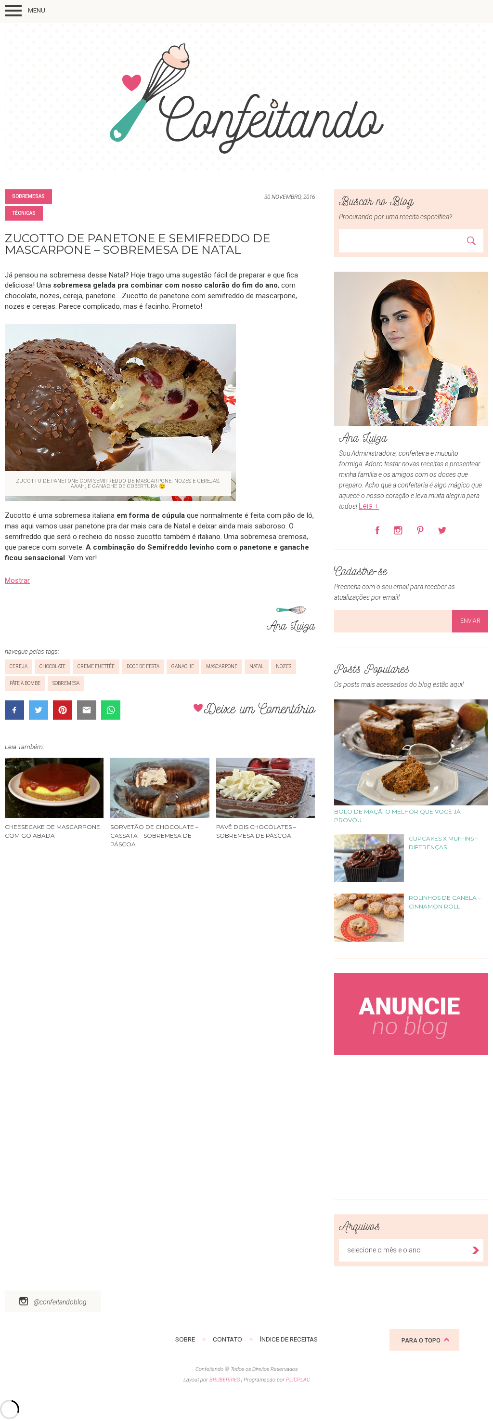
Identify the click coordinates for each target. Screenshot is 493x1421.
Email (86, 710)
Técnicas (24, 213)
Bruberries (224, 1380)
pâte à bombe (25, 683)
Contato (227, 1339)
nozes (283, 666)
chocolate (52, 666)
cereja (18, 666)
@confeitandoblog (60, 1302)
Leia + (369, 506)
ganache (182, 666)
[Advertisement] (411, 1125)
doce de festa (143, 666)
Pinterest (62, 710)
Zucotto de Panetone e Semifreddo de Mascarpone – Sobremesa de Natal (137, 244)
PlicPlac (298, 1380)
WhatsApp (110, 710)
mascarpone (221, 666)
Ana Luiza (291, 624)
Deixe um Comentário (259, 707)
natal (256, 666)
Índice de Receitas (289, 1339)
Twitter (38, 710)
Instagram (398, 530)
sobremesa (65, 683)
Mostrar (17, 580)
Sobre (185, 1339)
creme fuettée (96, 666)
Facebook (14, 710)
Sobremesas (28, 196)
